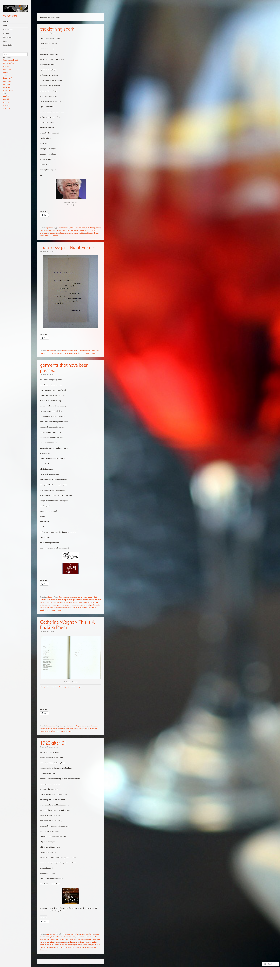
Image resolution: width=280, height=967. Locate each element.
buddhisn (76, 350)
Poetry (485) (7, 78)
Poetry (62, 233)
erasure (42, 939)
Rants (5, 41)
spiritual (76, 353)
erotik (63, 939)
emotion (58, 600)
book (67, 228)
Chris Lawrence (80, 228)
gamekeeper (96, 939)
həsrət (49, 942)
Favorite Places (8, 29)
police (42, 607)
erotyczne (73, 939)
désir (87, 937)
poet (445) (6, 84)
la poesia (48, 230)
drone (53, 600)
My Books (6, 33)
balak (73, 597)
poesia (88, 602)
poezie (83, 605)
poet (41, 233)
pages (67, 230)
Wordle (42, 610)
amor (72, 934)
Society (69, 607)
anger (64, 597)
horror (79, 600)
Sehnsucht (83, 947)
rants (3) (6, 72)
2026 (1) (6, 96)
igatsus (57, 942)
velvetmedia (10, 15)
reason (64, 607)
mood (61, 602)
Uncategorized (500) (10, 60)
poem (97, 350)
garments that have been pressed (64, 367)
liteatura (85, 600)
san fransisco (69, 353)
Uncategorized (50, 350)
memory (58, 230)
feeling (64, 600)
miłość (52, 945)
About (5, 25)
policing (46, 607)
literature (98, 600)
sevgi (88, 947)
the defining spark (57, 29)
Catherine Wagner (75, 726)
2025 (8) (6, 99)
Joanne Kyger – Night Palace (67, 247)
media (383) (7, 87)
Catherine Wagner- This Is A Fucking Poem (67, 624)
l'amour (72, 942)
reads (60, 607)
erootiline (54, 939)
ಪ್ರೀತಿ (50, 937)
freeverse (88, 350)
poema (79, 602)
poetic (50, 233)
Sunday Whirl (82, 607)
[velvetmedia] (15, 8)
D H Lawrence (80, 937)
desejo (91, 937)
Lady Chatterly (80, 942)
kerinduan (63, 942)
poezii (71, 233)
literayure (43, 602)
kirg (68, 942)
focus (85, 939)
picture (89, 230)
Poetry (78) (7, 69)
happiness (43, 942)
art (59, 228)
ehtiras (96, 937)
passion (93, 945)
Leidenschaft (90, 942)
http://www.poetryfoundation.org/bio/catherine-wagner (61, 687)
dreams (82, 350)
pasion (85, 945)
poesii (92, 602)
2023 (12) (6, 105)
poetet (45, 233)
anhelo (77, 934)
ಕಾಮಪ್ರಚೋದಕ (44, 937)
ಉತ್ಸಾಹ (97, 934)
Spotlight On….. (8, 45)
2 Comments (54, 235)
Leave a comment (90, 353)
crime (48, 600)
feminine (80, 939)
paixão (80, 945)
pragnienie (67, 947)
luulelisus (56, 602)
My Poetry (49, 228)
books (67, 726)
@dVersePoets (65, 934)
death (88, 228)
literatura (91, 600)
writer (46, 235)
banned (59, 937)
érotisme (91, 934)
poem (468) (7, 81)
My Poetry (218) (8, 63)
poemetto (95, 230)
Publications (7, 37)
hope (52, 942)
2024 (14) (6, 102)
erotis (67, 939)
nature (57, 945)
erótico (47, 939)
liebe (95, 942)
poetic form (56, 233)
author (63, 228)
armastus (83, 934)
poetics (76, 728)
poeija (71, 602)
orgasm (74, 945)
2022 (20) (6, 108)
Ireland (42, 230)
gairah (89, 939)
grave (75, 600)
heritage (92, 228)
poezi (66, 233)
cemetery (90, 597)
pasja (89, 945)
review (77, 947)
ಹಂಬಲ (55, 937)
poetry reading (71, 605)
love (47, 945)
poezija (76, 233)
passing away (74, 230)
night (93, 350)
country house (70, 937)
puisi (86, 233)
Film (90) (6, 66)
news (63, 230)
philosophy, (82, 230)
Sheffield (93, 947)
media (53, 230)
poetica (54, 353)
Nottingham (63, 945)
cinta (64, 937)
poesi (84, 602)
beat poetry (69, 350)
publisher (81, 233)
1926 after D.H (54, 743)
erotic (59, 939)
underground (92, 607)
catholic (72, 228)
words (42, 235)
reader (55, 607)
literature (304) (8, 90)
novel (70, 945)
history (98, 228)
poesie (60, 728)
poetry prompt (61, 605)
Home (5, 21)
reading (52, 731)
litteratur (49, 602)
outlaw (66, 602)
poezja (97, 605)
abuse (60, 597)
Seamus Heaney (93, 233)
